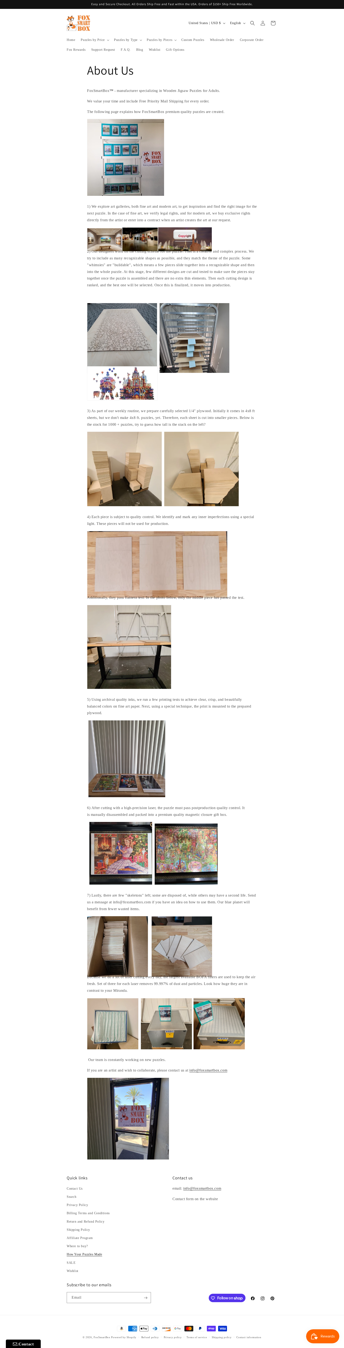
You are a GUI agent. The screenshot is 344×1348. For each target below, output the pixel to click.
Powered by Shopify (123, 1337)
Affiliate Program (80, 1238)
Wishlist (72, 1271)
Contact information (248, 1337)
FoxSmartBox (102, 1337)
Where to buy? (77, 1246)
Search (72, 1197)
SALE (71, 1262)
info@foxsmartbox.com (208, 1070)
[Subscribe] (145, 1297)
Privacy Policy (77, 1205)
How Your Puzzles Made (84, 1254)
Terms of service (197, 1337)
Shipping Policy (78, 1230)
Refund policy (150, 1337)
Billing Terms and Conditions (88, 1213)
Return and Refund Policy (85, 1221)
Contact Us (75, 1188)
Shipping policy (222, 1337)
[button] (94, 40)
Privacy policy (173, 1337)
